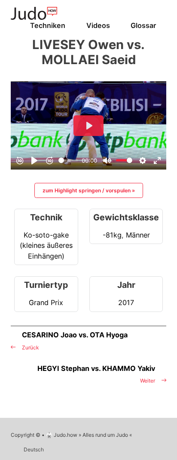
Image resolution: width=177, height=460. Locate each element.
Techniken (47, 25)
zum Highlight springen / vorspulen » (89, 190)
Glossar (143, 25)
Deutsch (34, 449)
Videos (98, 25)
